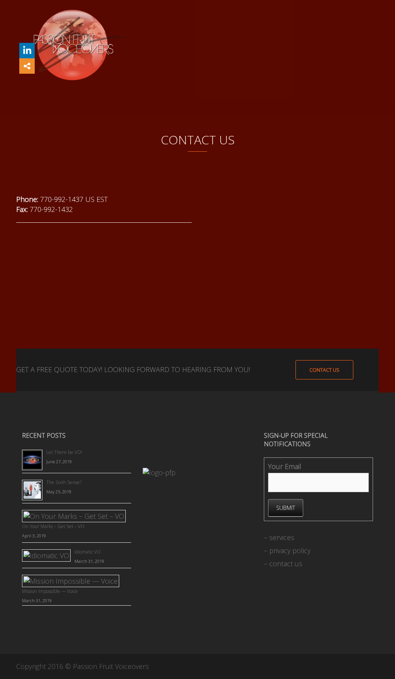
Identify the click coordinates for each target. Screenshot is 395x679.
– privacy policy (287, 550)
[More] (27, 66)
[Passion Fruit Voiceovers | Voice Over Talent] (72, 44)
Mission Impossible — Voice (50, 591)
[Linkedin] (27, 50)
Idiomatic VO (87, 552)
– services (279, 537)
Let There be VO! (64, 452)
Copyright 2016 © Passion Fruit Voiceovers (82, 666)
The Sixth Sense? (63, 482)
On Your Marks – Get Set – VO (53, 526)
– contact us (283, 563)
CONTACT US (324, 369)
